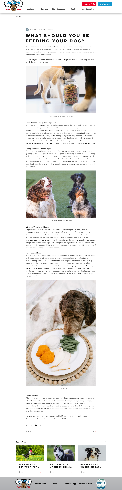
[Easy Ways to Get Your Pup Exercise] (30, 453)
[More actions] (95, 29)
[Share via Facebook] (27, 425)
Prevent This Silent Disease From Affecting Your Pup (91, 465)
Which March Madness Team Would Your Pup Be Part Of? (61, 465)
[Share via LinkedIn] (36, 425)
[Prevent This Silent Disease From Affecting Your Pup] (92, 453)
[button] (103, 16)
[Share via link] (41, 425)
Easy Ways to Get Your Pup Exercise (28, 465)
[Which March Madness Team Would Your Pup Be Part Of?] (61, 453)
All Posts (18, 16)
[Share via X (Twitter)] (31, 425)
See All (104, 442)
